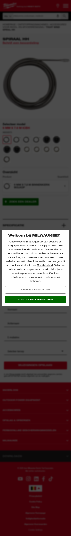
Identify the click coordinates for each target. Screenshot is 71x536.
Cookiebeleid (45, 265)
